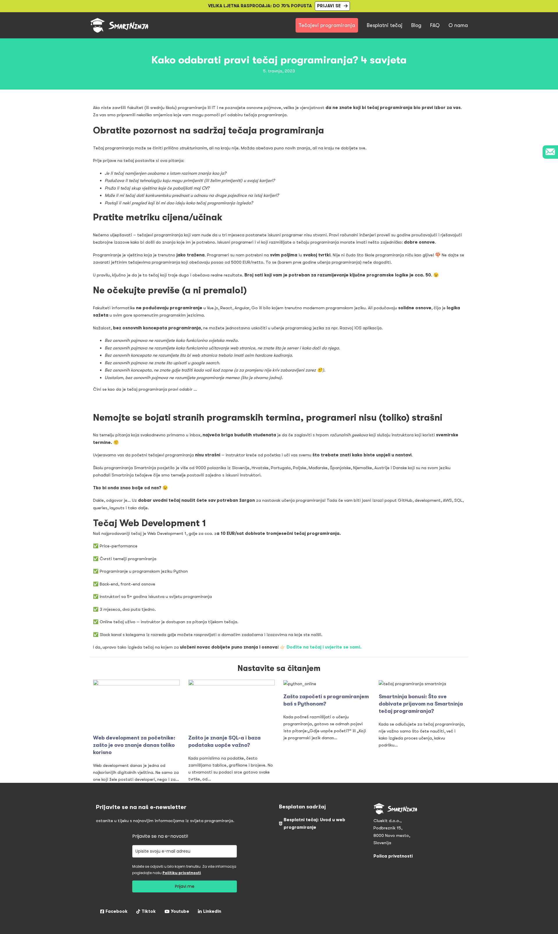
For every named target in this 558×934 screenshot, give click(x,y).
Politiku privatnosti (181, 872)
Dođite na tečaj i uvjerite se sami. (324, 647)
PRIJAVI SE (329, 5)
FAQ (435, 25)
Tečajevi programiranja (326, 25)
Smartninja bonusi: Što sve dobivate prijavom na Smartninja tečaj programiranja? (421, 704)
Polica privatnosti (393, 856)
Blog (416, 25)
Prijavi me (184, 886)
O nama (458, 25)
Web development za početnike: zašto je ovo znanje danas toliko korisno (134, 745)
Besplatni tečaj (385, 25)
